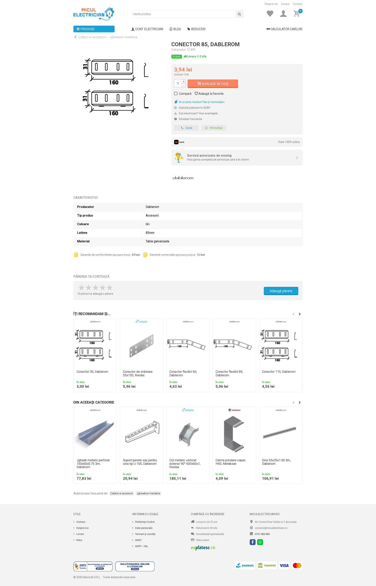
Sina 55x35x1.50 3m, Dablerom (276, 462)
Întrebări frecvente (190, 119)
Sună (189, 127)
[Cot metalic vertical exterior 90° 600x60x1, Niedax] (188, 434)
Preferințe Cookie (145, 521)
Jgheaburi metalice (123, 37)
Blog (177, 29)
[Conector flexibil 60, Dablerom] (188, 345)
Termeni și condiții (145, 534)
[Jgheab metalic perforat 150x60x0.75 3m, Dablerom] (95, 434)
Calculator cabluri (286, 29)
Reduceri (198, 29)
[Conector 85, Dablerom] (119, 88)
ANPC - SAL (141, 546)
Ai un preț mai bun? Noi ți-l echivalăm (201, 102)
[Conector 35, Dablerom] (95, 345)
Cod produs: (178, 49)
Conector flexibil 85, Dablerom (229, 373)
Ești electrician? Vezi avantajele (198, 113)
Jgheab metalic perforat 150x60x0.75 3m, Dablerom (93, 464)
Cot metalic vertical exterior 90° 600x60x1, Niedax (185, 464)
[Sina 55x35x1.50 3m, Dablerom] (280, 434)
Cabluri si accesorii (92, 37)
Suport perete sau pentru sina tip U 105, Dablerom (140, 462)
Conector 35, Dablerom (92, 372)
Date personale (143, 527)
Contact (298, 3)
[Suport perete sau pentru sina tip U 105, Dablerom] (141, 434)
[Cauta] (239, 14)
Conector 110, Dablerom (279, 372)
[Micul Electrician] (93, 13)
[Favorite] (271, 13)
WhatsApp (216, 127)
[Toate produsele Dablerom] (183, 176)
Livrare (285, 3)
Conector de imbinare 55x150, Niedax (138, 373)
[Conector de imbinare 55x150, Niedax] (141, 345)
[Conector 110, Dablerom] (280, 345)
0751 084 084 (262, 534)
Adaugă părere (281, 291)
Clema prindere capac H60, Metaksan (231, 462)
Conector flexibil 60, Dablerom (183, 373)
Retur (79, 540)
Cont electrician (149, 29)
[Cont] (284, 13)
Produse (87, 29)
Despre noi (271, 3)
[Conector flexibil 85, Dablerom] (234, 345)
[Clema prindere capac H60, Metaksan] (234, 434)
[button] (300, 314)
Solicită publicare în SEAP (194, 107)
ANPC (138, 540)
